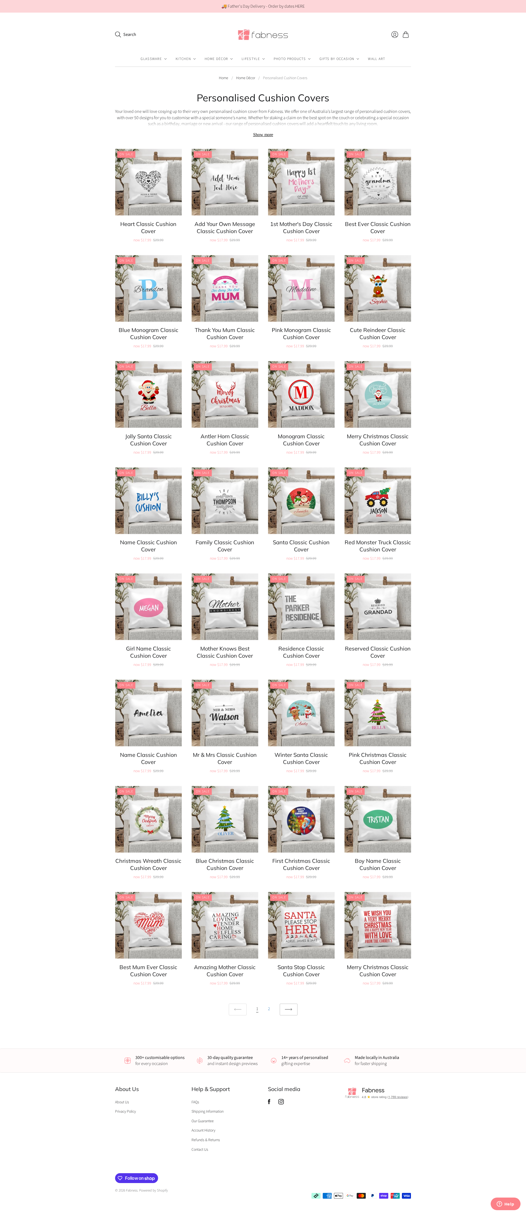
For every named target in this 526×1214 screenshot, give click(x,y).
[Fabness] (263, 34)
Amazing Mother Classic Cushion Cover (225, 971)
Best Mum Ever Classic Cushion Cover (148, 971)
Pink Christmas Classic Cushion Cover (378, 758)
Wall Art (376, 58)
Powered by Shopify (153, 1190)
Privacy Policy (125, 1111)
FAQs (195, 1102)
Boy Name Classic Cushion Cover (378, 864)
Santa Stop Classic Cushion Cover (301, 971)
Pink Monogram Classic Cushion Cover (301, 333)
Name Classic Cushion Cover (148, 546)
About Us (122, 1102)
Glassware (151, 58)
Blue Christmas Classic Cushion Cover (225, 864)
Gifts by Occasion (336, 58)
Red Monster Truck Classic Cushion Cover (378, 546)
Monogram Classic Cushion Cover (301, 440)
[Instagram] (281, 1103)
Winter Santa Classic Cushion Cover (301, 758)
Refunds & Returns (205, 1140)
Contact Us (199, 1149)
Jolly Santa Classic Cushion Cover (148, 440)
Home (223, 78)
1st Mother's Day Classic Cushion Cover (301, 227)
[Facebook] (269, 1103)
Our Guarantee (202, 1121)
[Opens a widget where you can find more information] (505, 1204)
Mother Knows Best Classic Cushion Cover (225, 652)
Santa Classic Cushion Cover (301, 546)
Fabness (132, 1190)
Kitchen (183, 58)
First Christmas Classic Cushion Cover (301, 864)
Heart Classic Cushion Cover (148, 227)
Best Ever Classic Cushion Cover (378, 227)
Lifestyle (251, 58)
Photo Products (290, 58)
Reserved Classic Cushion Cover (378, 652)
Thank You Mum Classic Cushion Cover (225, 333)
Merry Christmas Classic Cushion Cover (377, 440)
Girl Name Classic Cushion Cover (148, 652)
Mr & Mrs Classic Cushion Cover (225, 758)
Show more (263, 134)
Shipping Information (207, 1111)
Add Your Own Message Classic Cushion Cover (225, 227)
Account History (203, 1130)
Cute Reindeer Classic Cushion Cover (377, 333)
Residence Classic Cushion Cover (301, 652)
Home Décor (216, 58)
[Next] (289, 1009)
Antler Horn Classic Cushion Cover (225, 440)
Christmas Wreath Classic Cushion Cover (148, 864)
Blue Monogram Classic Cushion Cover (148, 333)
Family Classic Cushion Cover (225, 546)
